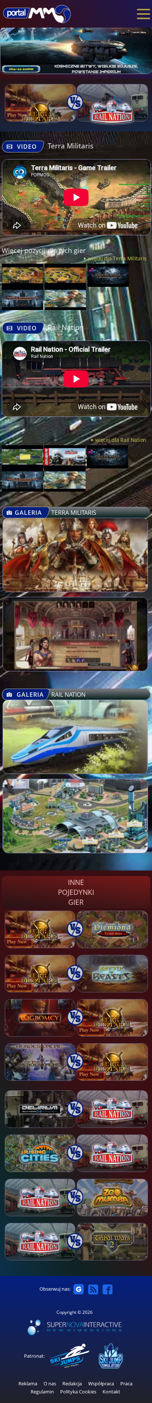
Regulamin (42, 1392)
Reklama (27, 1384)
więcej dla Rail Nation (120, 439)
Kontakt (111, 1392)
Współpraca (101, 1384)
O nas (50, 1384)
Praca (126, 1384)
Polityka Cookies (78, 1392)
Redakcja (72, 1384)
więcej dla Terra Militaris (117, 258)
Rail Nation (66, 327)
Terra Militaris (70, 146)
